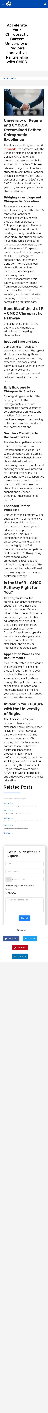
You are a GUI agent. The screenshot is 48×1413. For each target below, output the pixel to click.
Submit (24, 918)
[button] (11, 938)
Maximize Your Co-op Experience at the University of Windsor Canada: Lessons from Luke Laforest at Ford (20, 806)
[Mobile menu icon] (3, 3)
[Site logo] (9, 3)
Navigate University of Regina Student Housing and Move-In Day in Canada (15, 798)
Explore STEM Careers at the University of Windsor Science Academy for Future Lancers (17, 813)
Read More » (8, 803)
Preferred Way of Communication (19, 886)
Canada (11, 149)
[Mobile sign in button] (45, 3)
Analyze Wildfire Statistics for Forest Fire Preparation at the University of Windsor (16, 828)
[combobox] (9, 879)
